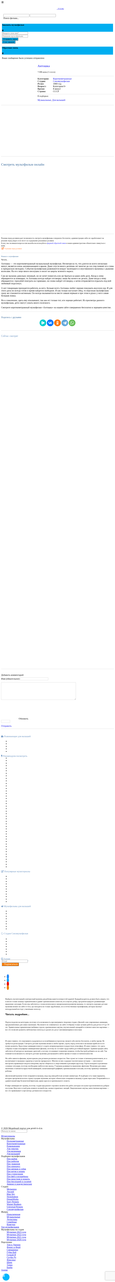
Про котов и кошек (16, 1171)
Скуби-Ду (11, 1257)
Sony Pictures (13, 1202)
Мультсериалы (8, 1136)
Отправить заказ (10, 39)
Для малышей (58, 100)
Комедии (11, 1224)
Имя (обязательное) (10, 679)
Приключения (13, 1214)
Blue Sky (11, 1194)
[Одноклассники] (57, 322)
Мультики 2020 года (16, 1239)
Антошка (44, 66)
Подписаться (11, 964)
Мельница (12, 1189)
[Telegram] (64, 322)
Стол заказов (8, 42)
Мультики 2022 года (16, 1234)
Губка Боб (11, 1252)
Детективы (12, 1219)
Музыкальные (44, 100)
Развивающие (13, 1146)
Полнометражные (15, 1141)
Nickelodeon (12, 1196)
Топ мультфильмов (10, 1227)
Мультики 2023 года (16, 1232)
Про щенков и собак (16, 1169)
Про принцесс (13, 1166)
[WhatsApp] (72, 322)
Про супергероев (15, 1174)
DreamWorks (13, 1199)
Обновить (23, 718)
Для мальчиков (14, 1151)
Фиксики (11, 1260)
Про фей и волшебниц (17, 1176)
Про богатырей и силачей (19, 1181)
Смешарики (12, 1250)
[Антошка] (18, 95)
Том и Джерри (13, 1245)
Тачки (9, 1265)
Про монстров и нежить (18, 1179)
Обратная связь (66, 1101)
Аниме (4, 1270)
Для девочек (13, 1148)
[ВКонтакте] (50, 322)
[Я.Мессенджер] (43, 322)
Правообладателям (50, 1101)
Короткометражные (62, 79)
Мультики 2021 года (16, 1237)
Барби (9, 1267)
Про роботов (13, 1161)
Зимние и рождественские (19, 1184)
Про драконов (13, 1164)
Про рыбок (12, 1159)
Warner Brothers (14, 1204)
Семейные (12, 1222)
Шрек (9, 1262)
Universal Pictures (15, 1207)
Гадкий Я (11, 1255)
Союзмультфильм (61, 81)
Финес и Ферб (13, 1247)
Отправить (6, 726)
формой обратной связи (56, 243)
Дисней (10, 1191)
